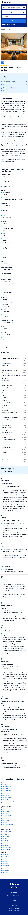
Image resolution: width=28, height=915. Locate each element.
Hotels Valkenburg (6, 847)
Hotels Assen (4, 788)
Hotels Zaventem (5, 867)
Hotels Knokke (5, 870)
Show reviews (6, 91)
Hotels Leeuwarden (6, 786)
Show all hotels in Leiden (9, 88)
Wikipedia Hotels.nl (14, 910)
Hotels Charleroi (5, 863)
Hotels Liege (4, 861)
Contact (14, 898)
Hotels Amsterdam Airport (8, 824)
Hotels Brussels (5, 854)
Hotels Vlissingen (5, 849)
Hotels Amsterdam (6, 808)
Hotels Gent (4, 858)
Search (14, 21)
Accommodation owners (14, 895)
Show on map (6, 85)
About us (14, 905)
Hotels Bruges (4, 860)
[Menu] (25, 1)
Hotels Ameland (5, 799)
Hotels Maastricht (6, 831)
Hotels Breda (4, 840)
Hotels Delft (4, 822)
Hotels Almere (4, 826)
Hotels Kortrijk (4, 869)
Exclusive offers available (10, 81)
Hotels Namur (4, 872)
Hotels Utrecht (5, 813)
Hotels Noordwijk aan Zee (8, 817)
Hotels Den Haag (5, 811)
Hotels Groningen (5, 784)
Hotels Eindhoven (5, 833)
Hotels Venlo (4, 842)
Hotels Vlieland (5, 795)
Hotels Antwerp (5, 856)
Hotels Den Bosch (6, 836)
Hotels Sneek (4, 792)
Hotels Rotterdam (6, 810)
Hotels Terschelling (6, 797)
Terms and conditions (14, 903)
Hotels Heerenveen (6, 790)
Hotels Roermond (5, 844)
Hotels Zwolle (4, 803)
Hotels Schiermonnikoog (7, 801)
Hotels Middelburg (6, 835)
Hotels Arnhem (5, 820)
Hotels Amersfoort (6, 819)
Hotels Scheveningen (6, 815)
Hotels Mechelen (5, 865)
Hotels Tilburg (4, 838)
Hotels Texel (4, 794)
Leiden (8, 29)
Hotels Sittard (4, 845)
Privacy (14, 900)
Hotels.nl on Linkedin (14, 908)
